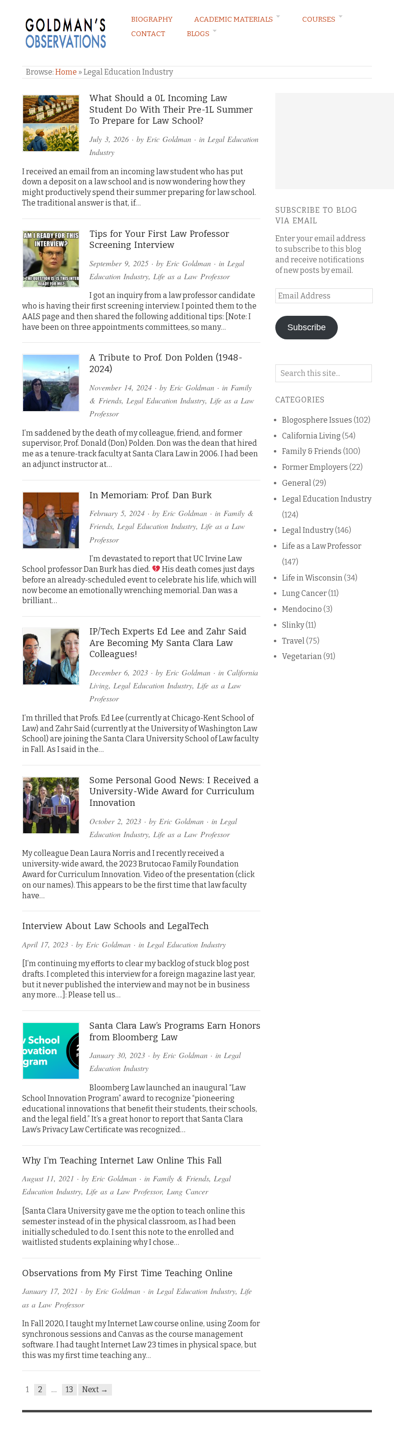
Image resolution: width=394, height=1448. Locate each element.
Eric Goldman (169, 139)
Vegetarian (302, 656)
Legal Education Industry (165, 400)
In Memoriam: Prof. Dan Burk (150, 495)
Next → (95, 1389)
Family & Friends (181, 1178)
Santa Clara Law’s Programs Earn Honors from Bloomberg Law (174, 1032)
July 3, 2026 (109, 139)
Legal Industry (307, 530)
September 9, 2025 (118, 263)
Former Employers (315, 467)
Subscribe (306, 327)
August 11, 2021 (48, 1178)
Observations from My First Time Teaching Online (127, 1273)
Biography (151, 19)
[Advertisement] (334, 141)
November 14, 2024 (120, 387)
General (296, 483)
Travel (293, 641)
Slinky (293, 625)
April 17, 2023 (45, 944)
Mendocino (302, 609)
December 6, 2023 (118, 672)
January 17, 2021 (50, 1291)
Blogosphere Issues (317, 420)
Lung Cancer (187, 1191)
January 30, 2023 (117, 1055)
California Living (311, 435)
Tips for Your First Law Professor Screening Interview (159, 240)
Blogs (198, 33)
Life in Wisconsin (312, 577)
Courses (318, 19)
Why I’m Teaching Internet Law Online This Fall (122, 1160)
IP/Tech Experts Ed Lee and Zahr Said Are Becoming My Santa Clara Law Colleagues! (167, 642)
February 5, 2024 (117, 513)
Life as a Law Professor (191, 276)
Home (66, 72)
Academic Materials (233, 19)
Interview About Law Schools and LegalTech (115, 926)
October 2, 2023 (115, 821)
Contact (148, 33)
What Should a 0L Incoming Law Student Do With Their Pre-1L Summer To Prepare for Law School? (171, 109)
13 (69, 1389)
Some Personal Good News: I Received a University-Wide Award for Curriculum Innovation (174, 791)
